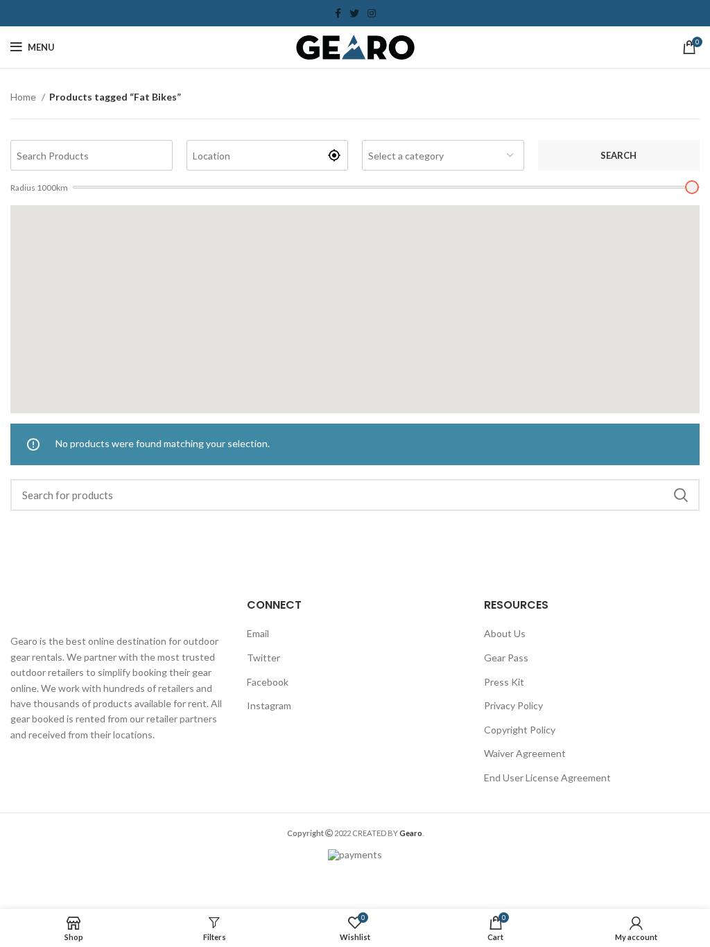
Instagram (269, 705)
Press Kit (504, 682)
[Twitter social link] (354, 13)
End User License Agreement (547, 777)
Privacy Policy (513, 705)
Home (24, 97)
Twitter (263, 657)
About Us (505, 633)
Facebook (267, 682)
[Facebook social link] (338, 13)
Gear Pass (506, 657)
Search (618, 155)
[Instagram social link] (371, 13)
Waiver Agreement (525, 753)
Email (258, 633)
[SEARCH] (681, 495)
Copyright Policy (519, 730)
